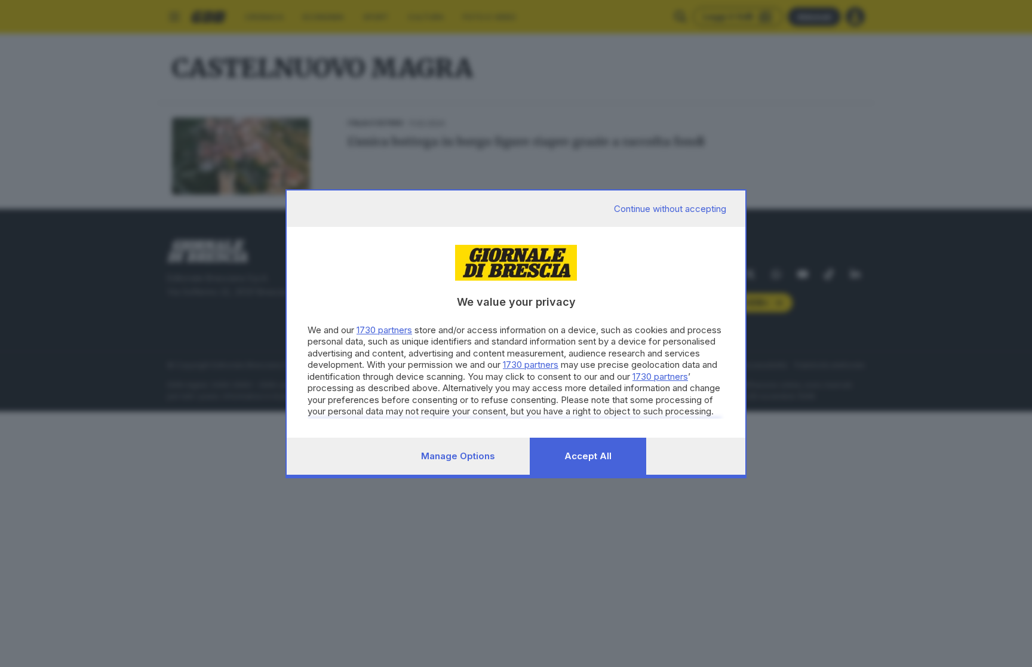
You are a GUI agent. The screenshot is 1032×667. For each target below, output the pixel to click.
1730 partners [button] (384, 330)
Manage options (458, 456)
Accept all (588, 456)
